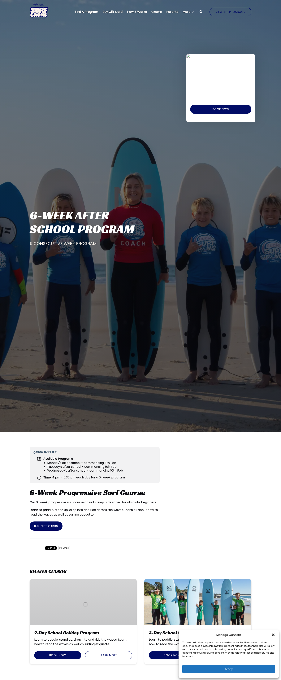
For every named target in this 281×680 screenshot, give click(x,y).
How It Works (137, 12)
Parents (172, 12)
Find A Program (86, 12)
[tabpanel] (220, 77)
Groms (156, 12)
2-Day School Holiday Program (66, 633)
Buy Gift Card (113, 12)
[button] (273, 635)
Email (65, 548)
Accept (228, 669)
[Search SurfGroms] (201, 11)
